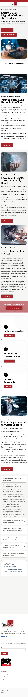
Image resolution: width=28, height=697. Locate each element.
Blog (3, 679)
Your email (3, 647)
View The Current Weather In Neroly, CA (13, 569)
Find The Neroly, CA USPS (10, 566)
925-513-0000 (19, 0)
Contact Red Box (6, 682)
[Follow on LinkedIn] (6, 636)
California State (8, 573)
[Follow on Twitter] (4, 636)
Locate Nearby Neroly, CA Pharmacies (12, 568)
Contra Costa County (19, 571)
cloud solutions (21, 441)
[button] (2, 4)
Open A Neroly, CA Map (9, 564)
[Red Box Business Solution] (14, 4)
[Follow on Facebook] (2, 636)
